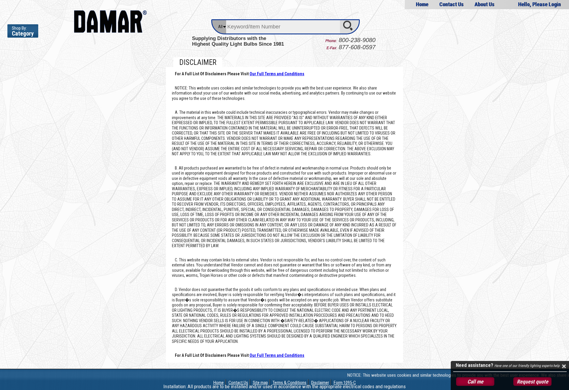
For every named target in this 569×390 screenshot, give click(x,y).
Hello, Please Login (539, 4)
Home (422, 4)
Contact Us (451, 4)
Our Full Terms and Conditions (277, 73)
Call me (475, 381)
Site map (260, 382)
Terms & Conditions (289, 382)
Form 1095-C (345, 382)
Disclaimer (320, 382)
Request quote (532, 381)
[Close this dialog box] (564, 366)
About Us (484, 4)
